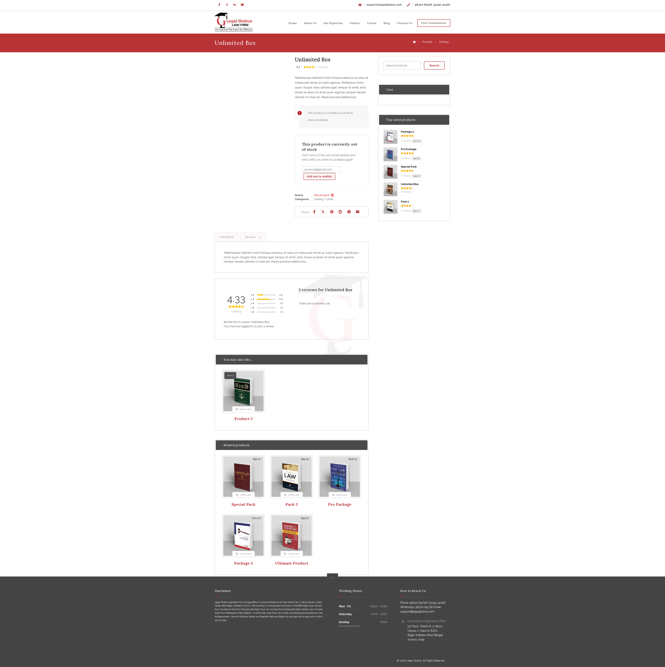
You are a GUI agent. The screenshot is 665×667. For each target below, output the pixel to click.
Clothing (318, 199)
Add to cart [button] (245, 495)
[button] (219, 5)
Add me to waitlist (319, 176)
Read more (245, 409)
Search (434, 65)
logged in (247, 326)
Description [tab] (227, 237)
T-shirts (329, 199)
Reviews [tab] (252, 237)
